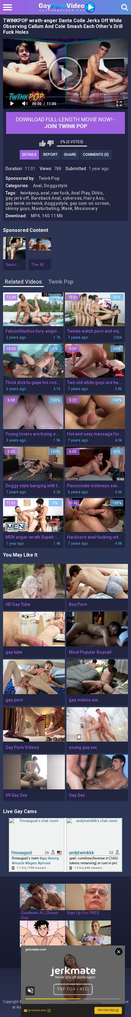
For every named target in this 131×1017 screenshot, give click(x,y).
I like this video (42, 143)
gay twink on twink (23, 203)
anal (45, 192)
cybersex (72, 198)
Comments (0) (96, 154)
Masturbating (45, 208)
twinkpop (29, 192)
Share (70, 154)
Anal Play (80, 192)
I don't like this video (50, 143)
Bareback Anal (46, 198)
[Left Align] (9, 7)
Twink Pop (49, 178)
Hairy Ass (93, 198)
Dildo (97, 192)
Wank (66, 208)
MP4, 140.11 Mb (47, 215)
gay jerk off (17, 198)
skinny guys (17, 208)
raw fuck (60, 192)
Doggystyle (55, 185)
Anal (37, 185)
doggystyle (56, 203)
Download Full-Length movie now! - (65, 122)
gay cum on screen (89, 203)
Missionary (86, 208)
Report (50, 154)
